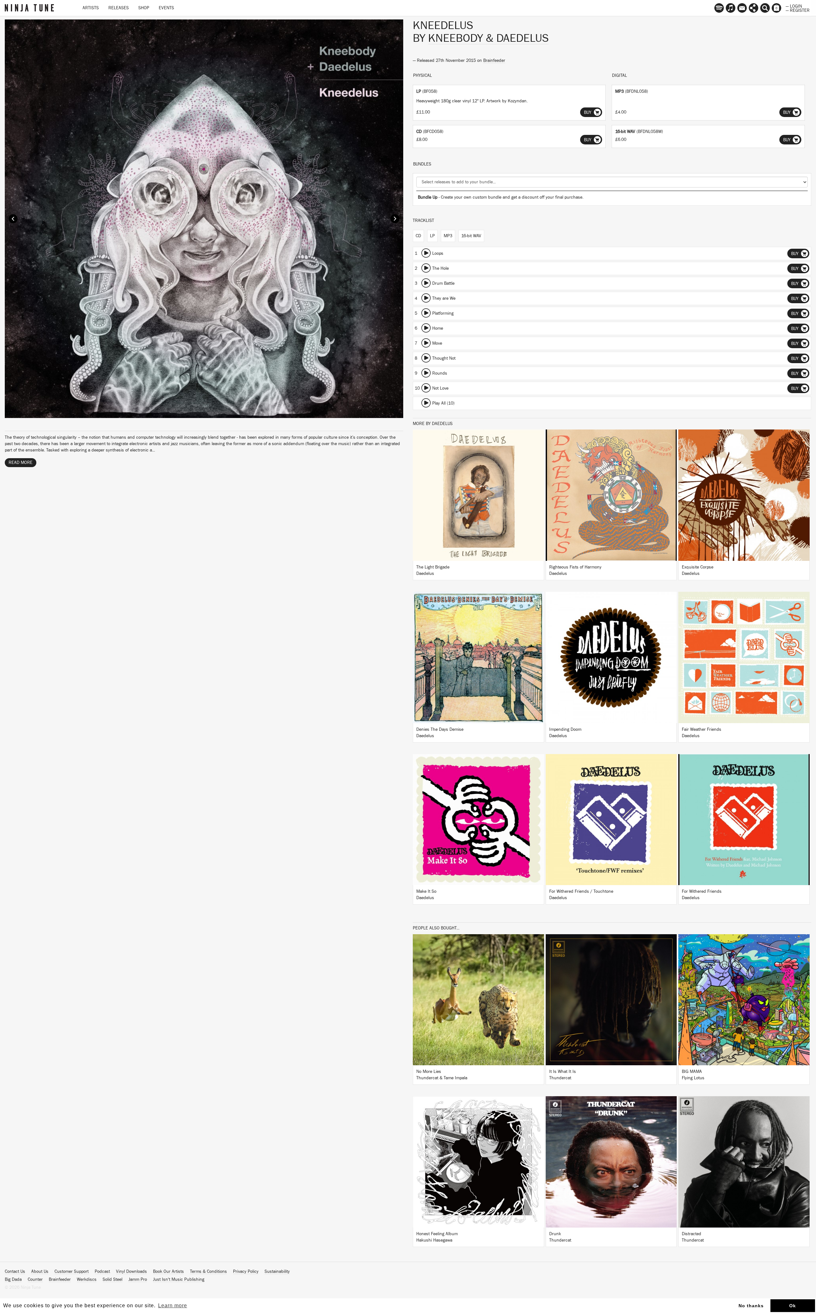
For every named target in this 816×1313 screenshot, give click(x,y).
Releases (118, 8)
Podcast (102, 1271)
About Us (39, 1271)
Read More (21, 462)
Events (166, 8)
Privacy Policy (246, 1271)
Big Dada (13, 1279)
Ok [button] (792, 1305)
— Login (794, 5)
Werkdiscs (87, 1279)
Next (395, 219)
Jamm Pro (137, 1279)
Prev (13, 219)
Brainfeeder (494, 60)
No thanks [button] (751, 1305)
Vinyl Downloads (131, 1271)
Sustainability (277, 1271)
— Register (798, 9)
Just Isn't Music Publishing (178, 1279)
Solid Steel (112, 1279)
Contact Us (15, 1271)
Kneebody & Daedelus (488, 38)
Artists (91, 8)
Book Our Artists (168, 1271)
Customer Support (72, 1271)
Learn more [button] (172, 1305)
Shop (143, 8)
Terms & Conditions (208, 1271)
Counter (35, 1279)
